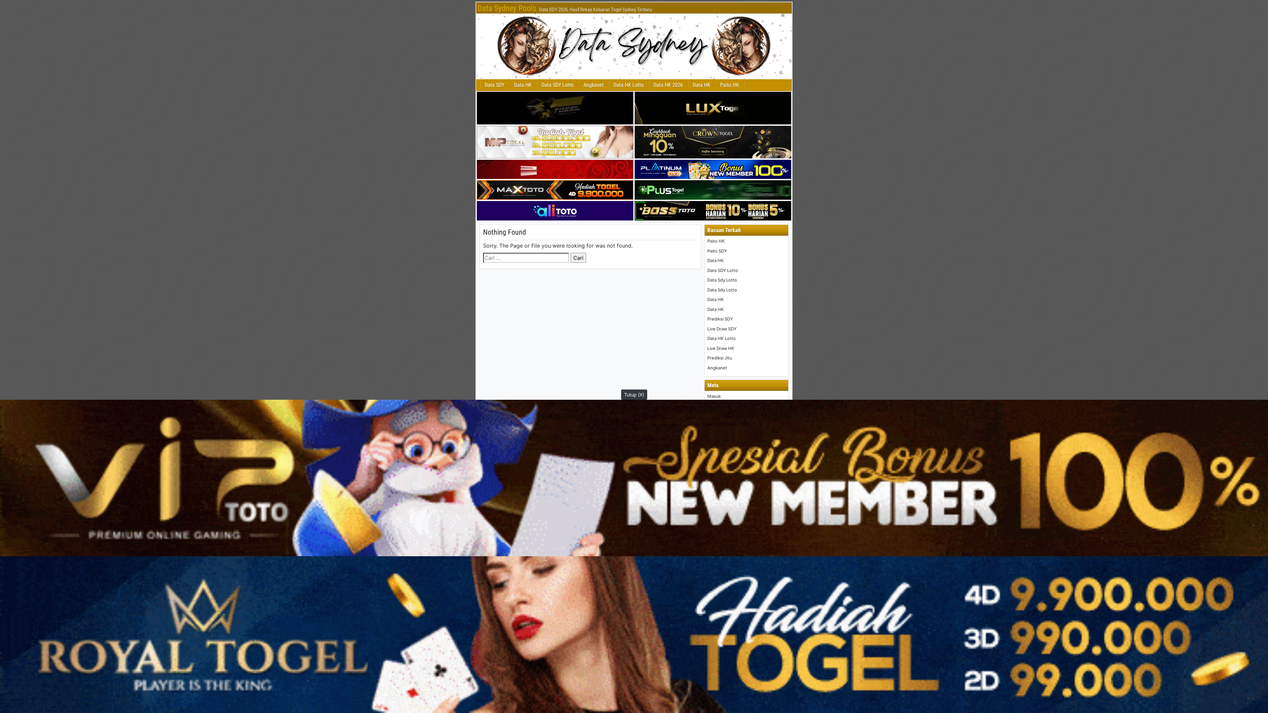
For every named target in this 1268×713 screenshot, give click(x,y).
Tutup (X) (634, 394)
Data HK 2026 (668, 85)
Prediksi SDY (720, 319)
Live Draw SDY (722, 328)
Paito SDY (717, 251)
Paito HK (729, 85)
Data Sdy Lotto (722, 280)
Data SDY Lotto (558, 85)
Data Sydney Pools (506, 8)
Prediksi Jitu (719, 357)
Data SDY (494, 85)
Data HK (523, 85)
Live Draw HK (720, 348)
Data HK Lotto (629, 85)
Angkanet (593, 85)
